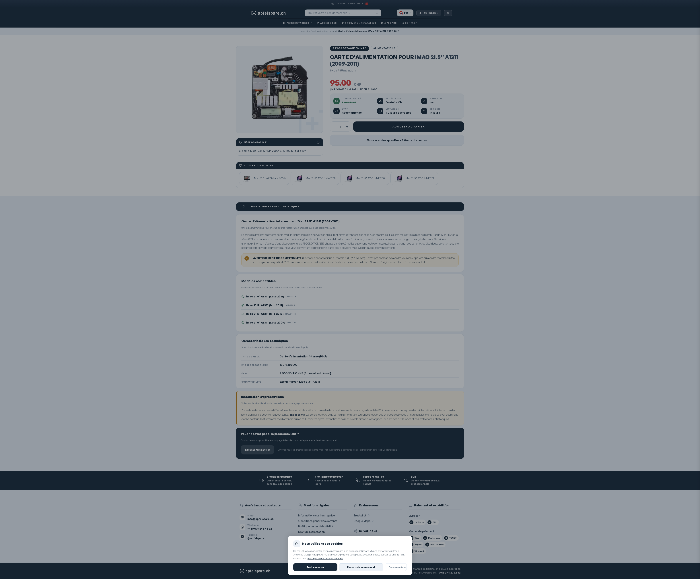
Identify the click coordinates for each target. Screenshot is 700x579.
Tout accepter (315, 567)
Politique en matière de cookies (325, 558)
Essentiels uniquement (361, 567)
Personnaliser (397, 567)
